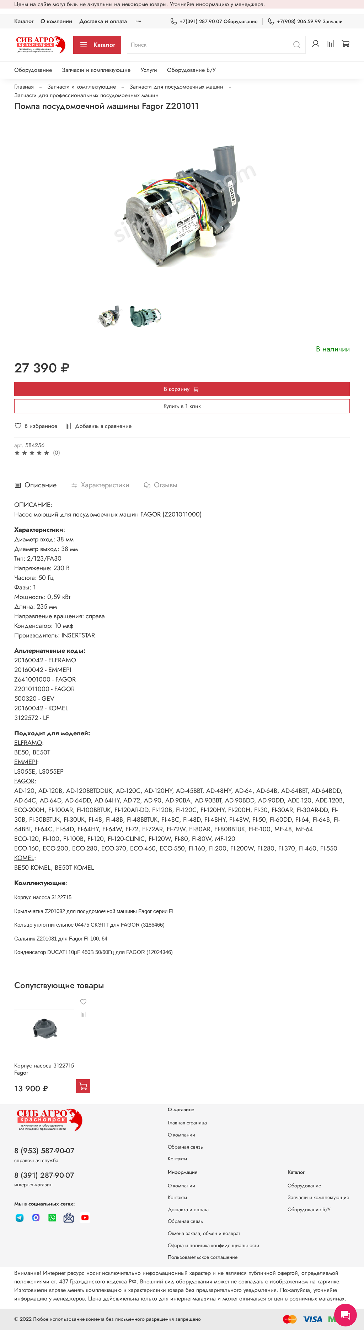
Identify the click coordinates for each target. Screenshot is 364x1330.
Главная (24, 87)
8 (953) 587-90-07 (44, 1150)
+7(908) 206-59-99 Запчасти (310, 21)
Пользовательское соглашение (202, 1257)
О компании (56, 21)
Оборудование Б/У (191, 70)
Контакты (177, 1158)
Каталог (23, 21)
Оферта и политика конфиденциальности (213, 1245)
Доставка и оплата (103, 21)
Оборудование (33, 70)
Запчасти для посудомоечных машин (176, 87)
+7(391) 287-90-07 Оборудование (219, 21)
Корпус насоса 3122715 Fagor (44, 1068)
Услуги (149, 70)
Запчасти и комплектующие (96, 70)
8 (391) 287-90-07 (44, 1175)
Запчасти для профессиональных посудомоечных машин (86, 95)
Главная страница (187, 1122)
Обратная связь (185, 1146)
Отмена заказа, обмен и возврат (204, 1233)
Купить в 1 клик (182, 406)
